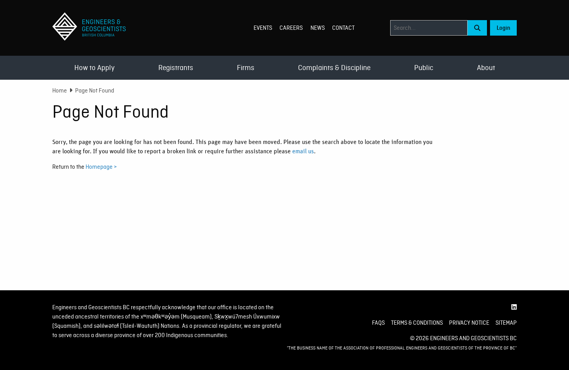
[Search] (477, 28)
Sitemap (506, 322)
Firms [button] (245, 67)
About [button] (486, 67)
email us (303, 151)
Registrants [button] (175, 67)
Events (263, 27)
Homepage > (101, 166)
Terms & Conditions (417, 322)
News (317, 27)
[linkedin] (514, 307)
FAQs (378, 322)
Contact (343, 27)
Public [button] (423, 67)
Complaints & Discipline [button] (334, 67)
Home (59, 90)
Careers (291, 27)
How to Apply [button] (94, 67)
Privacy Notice (469, 322)
